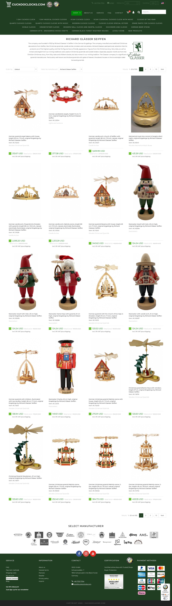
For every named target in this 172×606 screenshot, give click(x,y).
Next (162, 69)
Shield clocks (29, 27)
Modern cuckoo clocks (83, 23)
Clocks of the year (146, 19)
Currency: (146, 3)
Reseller (41, 576)
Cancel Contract (12, 578)
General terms (44, 570)
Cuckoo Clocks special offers (113, 23)
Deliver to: (120, 3)
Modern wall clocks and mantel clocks (82, 27)
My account (10, 576)
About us (88, 13)
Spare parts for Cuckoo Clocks (147, 23)
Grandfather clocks (49, 27)
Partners (42, 573)
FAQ (109, 13)
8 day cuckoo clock (80, 19)
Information (45, 561)
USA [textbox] (127, 3)
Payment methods (12, 570)
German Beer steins (140, 27)
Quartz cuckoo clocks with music (52, 23)
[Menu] (169, 585)
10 (156, 69)
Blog (7, 581)
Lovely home (118, 31)
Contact (119, 13)
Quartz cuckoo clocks (21, 23)
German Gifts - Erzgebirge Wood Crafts (49, 31)
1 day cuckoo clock (26, 19)
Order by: (9, 69)
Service (100, 13)
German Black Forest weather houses (90, 31)
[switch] (165, 598)
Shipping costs (11, 573)
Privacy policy (44, 578)
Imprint (41, 581)
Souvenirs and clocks (116, 27)
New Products (135, 31)
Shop (75, 13)
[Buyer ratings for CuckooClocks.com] (113, 582)
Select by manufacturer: (49, 69)
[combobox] (132, 3)
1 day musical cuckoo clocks (53, 19)
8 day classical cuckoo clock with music (113, 19)
